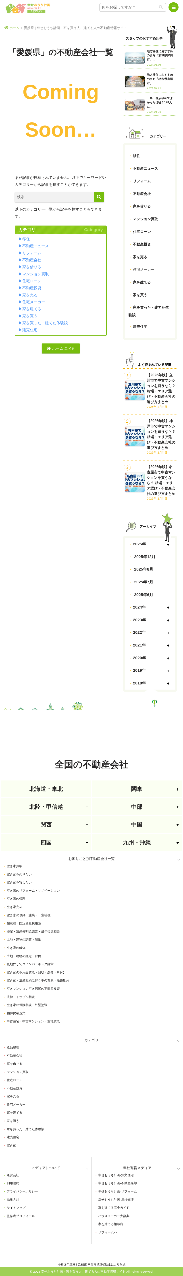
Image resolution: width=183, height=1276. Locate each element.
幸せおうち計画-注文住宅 (116, 1175)
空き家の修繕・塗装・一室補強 (28, 915)
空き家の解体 (16, 948)
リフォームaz (107, 1232)
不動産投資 (31, 288)
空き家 (11, 1145)
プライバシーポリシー (22, 1191)
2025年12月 (144, 556)
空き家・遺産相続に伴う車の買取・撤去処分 (38, 980)
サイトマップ (16, 1207)
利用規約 (13, 1183)
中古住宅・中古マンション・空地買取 (33, 1021)
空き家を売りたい (19, 874)
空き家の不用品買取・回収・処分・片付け (36, 972)
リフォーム (31, 253)
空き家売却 (14, 907)
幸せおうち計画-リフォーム (117, 1191)
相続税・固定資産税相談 (24, 923)
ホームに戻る (63, 348)
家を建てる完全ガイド (113, 1207)
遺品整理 (13, 1047)
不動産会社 (31, 260)
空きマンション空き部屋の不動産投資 (33, 988)
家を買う (29, 316)
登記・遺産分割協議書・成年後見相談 (33, 931)
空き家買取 (14, 866)
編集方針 (13, 1199)
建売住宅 (29, 330)
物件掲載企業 (16, 1013)
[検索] (99, 197)
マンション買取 (35, 274)
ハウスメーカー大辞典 (113, 1216)
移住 (26, 239)
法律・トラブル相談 (21, 997)
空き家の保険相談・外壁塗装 (27, 1005)
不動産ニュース (35, 246)
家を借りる (31, 267)
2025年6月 (143, 594)
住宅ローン (31, 281)
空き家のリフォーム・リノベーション (33, 890)
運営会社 (13, 1175)
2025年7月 (143, 582)
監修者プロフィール (21, 1216)
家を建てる (31, 309)
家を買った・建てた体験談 (45, 323)
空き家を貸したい (19, 882)
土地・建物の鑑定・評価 (24, 956)
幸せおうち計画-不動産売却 (117, 1183)
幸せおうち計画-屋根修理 (116, 1199)
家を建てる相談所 (110, 1224)
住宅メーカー (33, 302)
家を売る (29, 295)
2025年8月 (143, 569)
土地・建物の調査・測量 (24, 939)
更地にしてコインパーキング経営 (30, 964)
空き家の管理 (16, 898)
